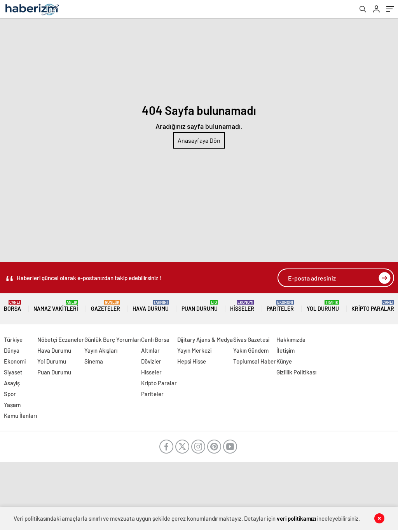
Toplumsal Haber (254, 361)
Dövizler (151, 361)
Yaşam (12, 404)
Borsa (12, 306)
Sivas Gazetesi (251, 339)
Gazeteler (105, 306)
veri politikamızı (296, 518)
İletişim (285, 350)
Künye (284, 361)
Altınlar (150, 350)
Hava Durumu (151, 306)
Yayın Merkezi (194, 350)
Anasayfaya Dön (199, 140)
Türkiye (13, 339)
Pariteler (280, 306)
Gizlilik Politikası (296, 372)
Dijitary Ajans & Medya (205, 339)
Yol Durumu (323, 306)
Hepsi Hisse (191, 361)
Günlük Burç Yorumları (112, 339)
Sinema (93, 361)
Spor (10, 393)
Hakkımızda (290, 339)
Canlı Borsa (155, 339)
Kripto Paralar (372, 306)
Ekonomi (15, 361)
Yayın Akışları (100, 350)
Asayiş (12, 382)
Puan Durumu (200, 306)
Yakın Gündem (251, 350)
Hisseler (242, 306)
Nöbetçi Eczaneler (60, 339)
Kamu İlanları (20, 415)
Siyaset (13, 372)
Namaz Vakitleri (55, 306)
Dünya (11, 350)
